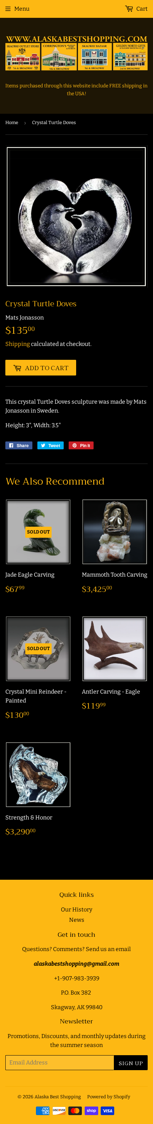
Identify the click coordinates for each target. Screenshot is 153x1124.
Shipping (17, 344)
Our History (76, 909)
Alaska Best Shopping (58, 1096)
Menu (22, 8)
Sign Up (130, 1063)
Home (11, 122)
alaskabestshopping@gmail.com (76, 963)
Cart (141, 8)
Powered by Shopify (108, 1096)
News (76, 919)
